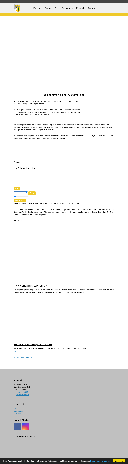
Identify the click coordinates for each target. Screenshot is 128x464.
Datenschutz (18, 411)
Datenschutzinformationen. (100, 461)
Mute (32, 193)
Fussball (37, 8)
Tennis (48, 8)
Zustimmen (119, 461)
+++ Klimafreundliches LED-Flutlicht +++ (32, 286)
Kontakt (16, 408)
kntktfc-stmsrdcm (22, 395)
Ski (56, 8)
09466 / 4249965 (22, 392)
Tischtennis (67, 8)
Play (17, 188)
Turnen (91, 8)
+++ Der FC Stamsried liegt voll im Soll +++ (33, 344)
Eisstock (80, 8)
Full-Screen (19, 200)
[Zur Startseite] (17, 8)
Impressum (18, 414)
